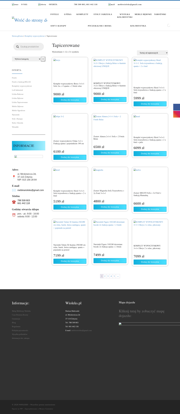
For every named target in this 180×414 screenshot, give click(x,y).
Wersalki (15, 127)
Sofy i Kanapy (17, 119)
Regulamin (16, 327)
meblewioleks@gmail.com (30, 190)
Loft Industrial (17, 90)
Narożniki (16, 115)
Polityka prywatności (20, 330)
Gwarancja (16, 319)
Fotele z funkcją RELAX (21, 82)
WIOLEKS (23, 405)
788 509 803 (23, 200)
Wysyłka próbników (19, 334)
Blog (14, 323)
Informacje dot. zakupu (21, 338)
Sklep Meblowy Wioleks (21, 311)
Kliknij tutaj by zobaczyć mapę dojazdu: (142, 313)
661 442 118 (23, 203)
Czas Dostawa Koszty (20, 315)
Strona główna (17, 36)
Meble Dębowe (17, 106)
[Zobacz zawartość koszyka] (165, 4)
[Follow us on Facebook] (150, 5)
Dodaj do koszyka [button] (70, 100)
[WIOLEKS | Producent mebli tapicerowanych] (29, 19)
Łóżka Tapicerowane (20, 102)
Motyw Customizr (46, 409)
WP (21, 409)
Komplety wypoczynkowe (35, 36)
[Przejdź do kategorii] (43, 59)
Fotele (14, 78)
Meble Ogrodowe (18, 110)
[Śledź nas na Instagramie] (156, 5)
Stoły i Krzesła (17, 123)
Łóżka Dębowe (17, 98)
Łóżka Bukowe (17, 94)
